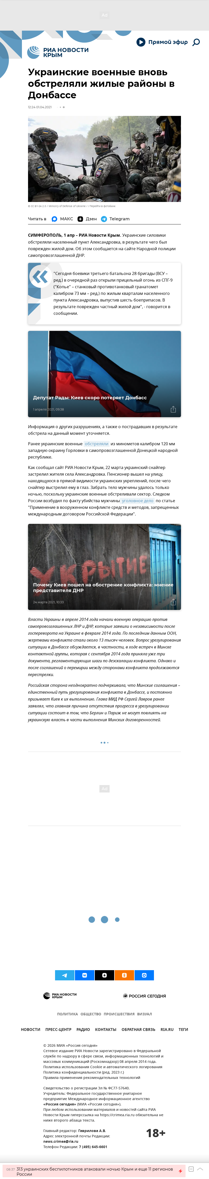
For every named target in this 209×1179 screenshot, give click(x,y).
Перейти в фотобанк (102, 206)
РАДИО (83, 1030)
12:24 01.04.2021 (39, 107)
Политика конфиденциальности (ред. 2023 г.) (83, 1073)
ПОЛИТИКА (67, 1014)
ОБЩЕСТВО (91, 1014)
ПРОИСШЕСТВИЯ (119, 1014)
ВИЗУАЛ (144, 1014)
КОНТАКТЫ (105, 1030)
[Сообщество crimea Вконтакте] (84, 975)
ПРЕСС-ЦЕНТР (58, 1030)
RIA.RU (167, 1030)
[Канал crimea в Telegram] (64, 975)
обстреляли (96, 444)
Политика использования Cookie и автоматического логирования (102, 1067)
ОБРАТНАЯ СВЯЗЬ (138, 1030)
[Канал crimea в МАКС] (144, 975)
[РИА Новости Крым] (58, 52)
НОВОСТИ (30, 1030)
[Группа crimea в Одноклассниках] (124, 975)
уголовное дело (137, 501)
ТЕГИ (183, 1030)
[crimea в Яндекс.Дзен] (104, 975)
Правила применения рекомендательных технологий (91, 1078)
